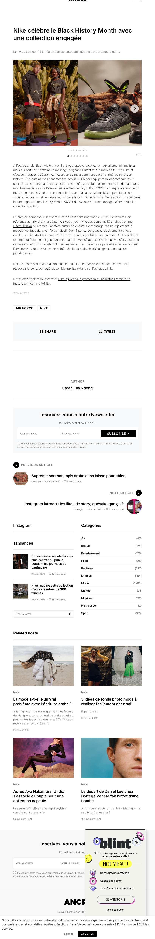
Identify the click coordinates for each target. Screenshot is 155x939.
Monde (85, 590)
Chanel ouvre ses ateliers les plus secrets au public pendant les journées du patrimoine (52, 561)
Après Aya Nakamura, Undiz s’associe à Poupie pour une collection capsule (38, 796)
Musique (86, 598)
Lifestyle (36, 481)
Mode (85, 583)
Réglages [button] (68, 933)
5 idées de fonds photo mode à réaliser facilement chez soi (109, 701)
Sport (84, 613)
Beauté (86, 546)
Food (84, 561)
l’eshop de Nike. (103, 268)
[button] (15, 5)
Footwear (87, 568)
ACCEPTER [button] (87, 933)
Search (70, 614)
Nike (68, 165)
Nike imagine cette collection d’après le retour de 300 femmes (52, 589)
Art (83, 538)
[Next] (134, 108)
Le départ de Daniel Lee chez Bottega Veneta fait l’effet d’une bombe (110, 796)
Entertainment (90, 553)
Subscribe (116, 434)
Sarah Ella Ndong (77, 388)
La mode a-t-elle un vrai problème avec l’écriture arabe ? (42, 701)
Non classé (88, 605)
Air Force (24, 308)
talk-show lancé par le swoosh (53, 221)
